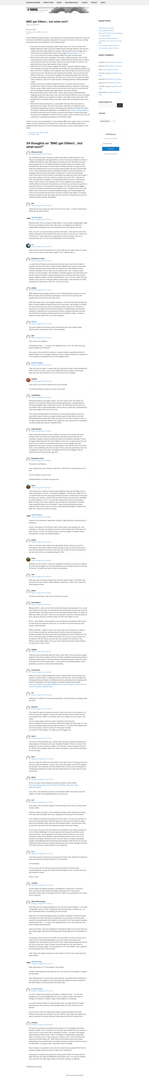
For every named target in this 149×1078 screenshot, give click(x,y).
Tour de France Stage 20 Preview (109, 48)
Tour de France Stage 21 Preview (109, 45)
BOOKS (59, 2)
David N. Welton (37, 363)
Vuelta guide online (33, 134)
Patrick (34, 322)
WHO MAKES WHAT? (71, 2)
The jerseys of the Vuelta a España (38, 132)
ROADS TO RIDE (48, 2)
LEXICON (84, 2)
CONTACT (94, 2)
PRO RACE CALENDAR (33, 2)
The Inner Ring (36, 217)
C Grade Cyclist (37, 989)
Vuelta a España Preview (106, 30)
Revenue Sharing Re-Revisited (108, 38)
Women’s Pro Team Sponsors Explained (111, 33)
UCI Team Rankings (105, 36)
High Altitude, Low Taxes (106, 28)
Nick (33, 851)
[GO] (120, 105)
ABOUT (103, 2)
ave (32, 244)
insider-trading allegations (80, 110)
